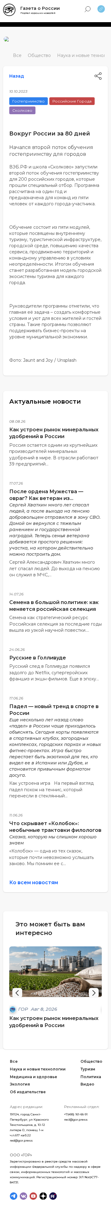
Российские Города (72, 101)
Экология (20, 1084)
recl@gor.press (76, 1120)
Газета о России (40, 8)
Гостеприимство (28, 101)
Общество (39, 55)
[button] (94, 993)
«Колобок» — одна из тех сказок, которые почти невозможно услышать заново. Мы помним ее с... (51, 857)
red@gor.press (21, 1140)
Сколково (22, 110)
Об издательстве (28, 1092)
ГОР (23, 1009)
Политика (90, 1076)
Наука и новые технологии (38, 1069)
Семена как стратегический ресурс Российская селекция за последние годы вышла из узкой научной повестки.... (55, 624)
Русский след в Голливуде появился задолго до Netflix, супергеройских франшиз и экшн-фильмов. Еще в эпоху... (54, 672)
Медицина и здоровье (33, 1076)
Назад (16, 76)
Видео (87, 1084)
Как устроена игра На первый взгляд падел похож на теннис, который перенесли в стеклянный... (51, 789)
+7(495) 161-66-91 (76, 1114)
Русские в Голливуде (37, 658)
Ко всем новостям (33, 882)
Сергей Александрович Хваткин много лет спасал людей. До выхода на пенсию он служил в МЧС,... (54, 568)
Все (17, 55)
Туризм (87, 1069)
